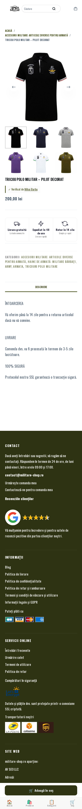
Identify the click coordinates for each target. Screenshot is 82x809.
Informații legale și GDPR (21, 602)
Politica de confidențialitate (23, 581)
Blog (8, 567)
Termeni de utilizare (18, 664)
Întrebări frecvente (17, 650)
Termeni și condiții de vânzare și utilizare (31, 595)
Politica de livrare (16, 574)
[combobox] (36, 8)
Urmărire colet (14, 657)
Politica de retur (16, 671)
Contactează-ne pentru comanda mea (29, 489)
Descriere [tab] (41, 287)
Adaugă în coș (44, 790)
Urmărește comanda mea (21, 482)
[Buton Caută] (54, 8)
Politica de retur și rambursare (25, 588)
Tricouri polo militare (41, 266)
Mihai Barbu (31, 189)
